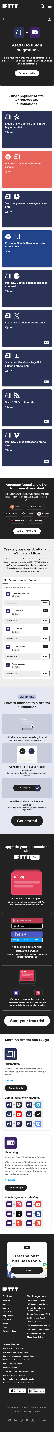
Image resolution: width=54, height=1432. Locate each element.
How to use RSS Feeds (12, 1364)
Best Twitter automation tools (15, 1352)
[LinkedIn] (15, 1420)
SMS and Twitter (34, 1322)
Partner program (39, 1407)
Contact (17, 1412)
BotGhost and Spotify (36, 1318)
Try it (45, 603)
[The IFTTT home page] (10, 6)
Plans (5, 1327)
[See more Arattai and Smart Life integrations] (33, 1123)
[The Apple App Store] (17, 1391)
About (37, 1412)
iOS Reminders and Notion (38, 1326)
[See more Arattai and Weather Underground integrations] (33, 1114)
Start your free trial (27, 1021)
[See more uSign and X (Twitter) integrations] (14, 1213)
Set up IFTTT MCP (27, 531)
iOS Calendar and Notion (37, 1304)
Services (6, 1300)
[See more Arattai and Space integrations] (14, 1123)
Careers (24, 1407)
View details (12, 603)
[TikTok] (38, 1420)
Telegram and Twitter (36, 1333)
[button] (49, 6)
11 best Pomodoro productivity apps (18, 1371)
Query (17, 614)
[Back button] (4, 19)
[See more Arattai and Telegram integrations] (33, 1104)
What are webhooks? (12, 1368)
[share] (50, 19)
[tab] (5, 580)
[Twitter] (32, 1420)
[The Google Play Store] (36, 1391)
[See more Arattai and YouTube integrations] (14, 1114)
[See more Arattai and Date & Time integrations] (14, 1104)
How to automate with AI (13, 1348)
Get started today (27, 73)
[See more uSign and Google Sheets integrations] (33, 1213)
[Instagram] (21, 1420)
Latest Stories (11, 1344)
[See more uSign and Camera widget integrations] (33, 1204)
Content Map (8, 1319)
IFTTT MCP (7, 1312)
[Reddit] (44, 1420)
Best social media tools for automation (19, 1383)
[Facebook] (9, 1420)
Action (17, 596)
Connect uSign (16, 1188)
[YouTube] (27, 1420)
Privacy (27, 1412)
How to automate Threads (14, 1375)
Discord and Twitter (35, 1337)
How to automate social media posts (18, 1379)
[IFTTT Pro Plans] (45, 610)
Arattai (18, 45)
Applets (6, 1308)
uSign (36, 45)
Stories (6, 1304)
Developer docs (9, 1331)
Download (9, 1080)
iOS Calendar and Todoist (38, 1329)
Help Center (8, 1316)
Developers (12, 1407)
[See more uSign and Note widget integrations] (33, 1223)
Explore (7, 1296)
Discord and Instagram (36, 1300)
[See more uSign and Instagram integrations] (14, 1204)
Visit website (10, 1180)
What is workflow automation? (16, 1360)
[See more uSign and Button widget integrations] (14, 1223)
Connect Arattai (16, 1088)
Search (5, 1323)
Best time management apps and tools (19, 1356)
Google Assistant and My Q (38, 1314)
